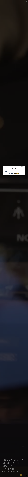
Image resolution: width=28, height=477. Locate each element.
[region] (14, 170)
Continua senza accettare (22, 166)
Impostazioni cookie (11, 173)
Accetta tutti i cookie (16, 173)
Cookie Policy (5, 171)
